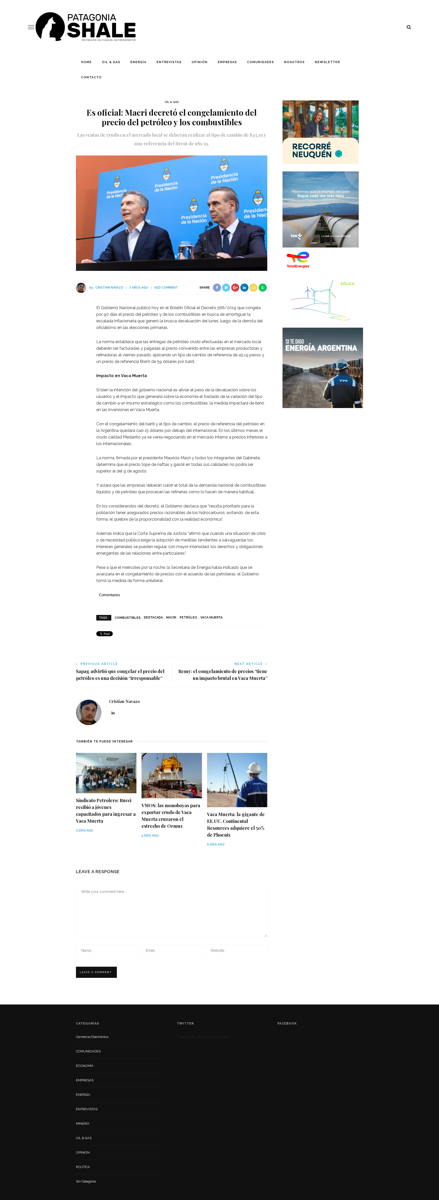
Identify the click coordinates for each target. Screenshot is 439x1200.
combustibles (127, 617)
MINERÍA (82, 1123)
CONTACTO (91, 77)
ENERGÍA (138, 62)
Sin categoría (86, 1181)
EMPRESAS (227, 62)
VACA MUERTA (211, 617)
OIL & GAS (111, 62)
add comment (166, 287)
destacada (153, 617)
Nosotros (294, 62)
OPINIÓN (200, 62)
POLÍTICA (83, 1167)
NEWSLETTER (327, 62)
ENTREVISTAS (168, 62)
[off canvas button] (31, 27)
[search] (409, 27)
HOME (86, 62)
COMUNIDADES (260, 62)
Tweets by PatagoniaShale (202, 1036)
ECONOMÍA (84, 1066)
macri (171, 617)
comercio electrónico (92, 1037)
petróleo (188, 617)
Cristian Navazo (109, 287)
